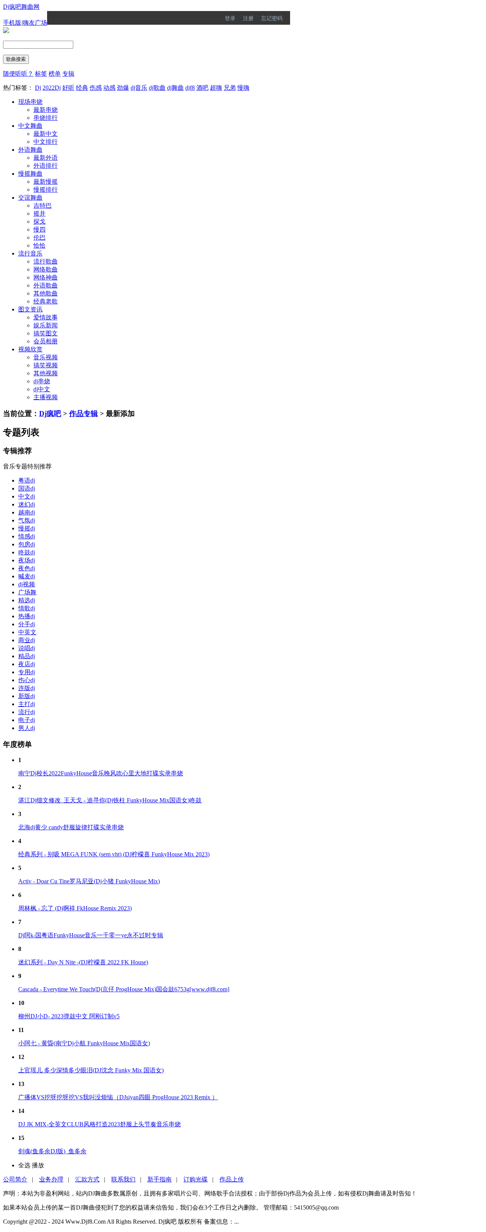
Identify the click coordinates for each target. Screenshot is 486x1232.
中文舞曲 (30, 125)
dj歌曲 (157, 87)
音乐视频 (45, 357)
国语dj (26, 488)
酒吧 (202, 87)
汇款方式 (87, 1179)
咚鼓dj (26, 552)
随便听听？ (18, 73)
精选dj (26, 600)
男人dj (26, 728)
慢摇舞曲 (30, 173)
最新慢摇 (45, 181)
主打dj (26, 704)
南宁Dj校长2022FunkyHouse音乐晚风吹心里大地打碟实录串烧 (100, 773)
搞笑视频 (45, 365)
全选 (24, 1165)
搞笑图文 (45, 333)
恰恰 (39, 245)
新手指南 (159, 1179)
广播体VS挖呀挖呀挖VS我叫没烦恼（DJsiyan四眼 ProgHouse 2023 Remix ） (118, 1097)
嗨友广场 (35, 22)
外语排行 (45, 165)
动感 (109, 87)
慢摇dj (26, 528)
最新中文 (45, 133)
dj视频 (26, 584)
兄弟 (230, 87)
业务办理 (51, 1179)
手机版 (12, 22)
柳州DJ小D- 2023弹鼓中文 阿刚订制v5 (69, 1016)
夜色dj (26, 568)
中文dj (26, 496)
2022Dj (52, 87)
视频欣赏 (30, 349)
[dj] (6, 31)
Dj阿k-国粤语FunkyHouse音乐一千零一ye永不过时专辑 (90, 935)
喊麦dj (26, 576)
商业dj (26, 640)
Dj (38, 87)
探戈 (39, 221)
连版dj (26, 688)
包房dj (26, 544)
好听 (68, 87)
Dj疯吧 (50, 414)
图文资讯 (30, 309)
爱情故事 (45, 317)
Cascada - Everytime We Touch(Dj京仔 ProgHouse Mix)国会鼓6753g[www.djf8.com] (123, 989)
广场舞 (27, 592)
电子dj (26, 720)
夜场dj (26, 560)
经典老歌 (45, 301)
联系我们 (123, 1179)
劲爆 (123, 87)
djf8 (190, 87)
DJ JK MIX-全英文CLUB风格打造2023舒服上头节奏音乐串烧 (99, 1124)
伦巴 (39, 237)
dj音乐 (139, 87)
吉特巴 (42, 205)
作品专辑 (83, 414)
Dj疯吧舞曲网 (21, 6)
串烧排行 (45, 117)
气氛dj (26, 520)
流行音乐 (30, 253)
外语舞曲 (30, 149)
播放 (38, 1165)
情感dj (26, 536)
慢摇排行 (45, 189)
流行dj (26, 712)
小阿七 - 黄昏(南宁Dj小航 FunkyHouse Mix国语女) (84, 1043)
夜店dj (26, 664)
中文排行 (45, 141)
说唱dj (26, 648)
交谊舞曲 (30, 197)
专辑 (68, 73)
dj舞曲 (175, 87)
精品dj (26, 656)
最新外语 (45, 157)
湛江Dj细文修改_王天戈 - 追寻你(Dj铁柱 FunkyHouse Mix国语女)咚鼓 (110, 800)
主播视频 (45, 397)
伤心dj (26, 680)
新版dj (26, 696)
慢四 (39, 229)
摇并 (39, 213)
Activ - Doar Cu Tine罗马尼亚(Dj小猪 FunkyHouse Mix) (89, 881)
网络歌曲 (45, 269)
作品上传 (231, 1179)
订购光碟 (195, 1179)
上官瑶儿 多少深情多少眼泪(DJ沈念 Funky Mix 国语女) (91, 1070)
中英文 (27, 632)
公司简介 (15, 1179)
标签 (41, 73)
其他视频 (45, 373)
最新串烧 (45, 109)
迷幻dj (26, 504)
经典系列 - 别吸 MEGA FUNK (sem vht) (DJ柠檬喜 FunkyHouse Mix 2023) (114, 854)
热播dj (26, 616)
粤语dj (26, 480)
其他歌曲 (45, 293)
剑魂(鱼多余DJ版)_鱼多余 (52, 1151)
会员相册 (45, 341)
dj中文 (41, 389)
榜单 (55, 73)
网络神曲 (45, 277)
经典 (82, 87)
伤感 (96, 87)
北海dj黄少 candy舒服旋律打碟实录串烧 (71, 827)
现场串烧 (30, 101)
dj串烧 (41, 381)
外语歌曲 (45, 285)
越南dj (26, 512)
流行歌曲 (45, 261)
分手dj (26, 624)
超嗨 (216, 87)
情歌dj (26, 608)
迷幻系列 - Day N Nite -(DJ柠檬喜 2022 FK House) (83, 962)
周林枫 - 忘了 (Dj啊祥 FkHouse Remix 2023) (75, 908)
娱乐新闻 (45, 325)
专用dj (26, 672)
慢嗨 (243, 87)
